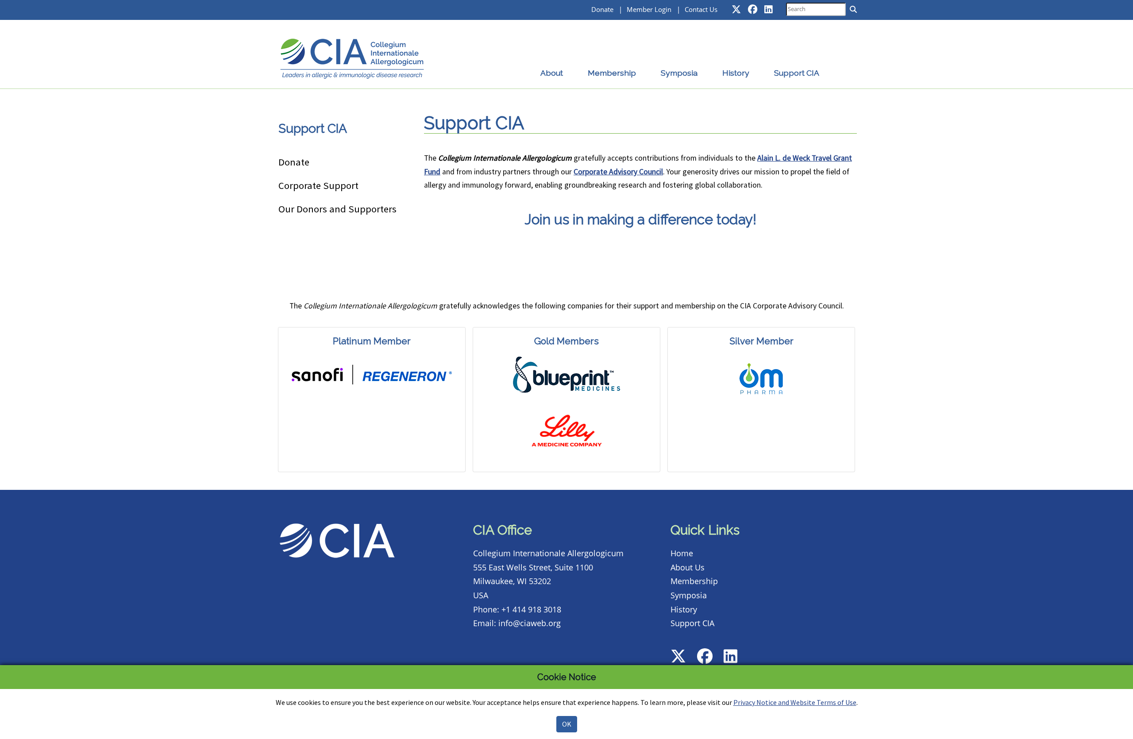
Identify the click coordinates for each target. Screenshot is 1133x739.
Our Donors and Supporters (337, 209)
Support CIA (796, 72)
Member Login (649, 9)
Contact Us (701, 9)
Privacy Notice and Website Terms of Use (794, 702)
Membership (612, 72)
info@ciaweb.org (529, 623)
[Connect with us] (768, 9)
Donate (602, 9)
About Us (688, 567)
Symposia (679, 72)
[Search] (853, 9)
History (735, 72)
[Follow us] (736, 9)
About (551, 72)
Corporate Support (318, 185)
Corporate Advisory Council (618, 172)
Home (682, 553)
